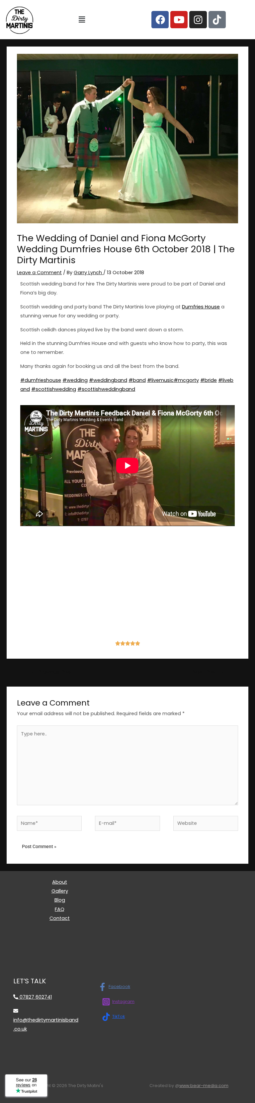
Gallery (59, 891)
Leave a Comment (39, 272)
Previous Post (51, 671)
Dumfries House (201, 306)
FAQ (59, 909)
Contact (59, 918)
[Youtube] (179, 19)
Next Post (208, 671)
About (59, 882)
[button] (81, 19)
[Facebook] (160, 19)
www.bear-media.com (203, 1085)
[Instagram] (198, 19)
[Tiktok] (217, 19)
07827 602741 (35, 997)
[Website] (205, 825)
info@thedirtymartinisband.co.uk (45, 1024)
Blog (59, 900)
